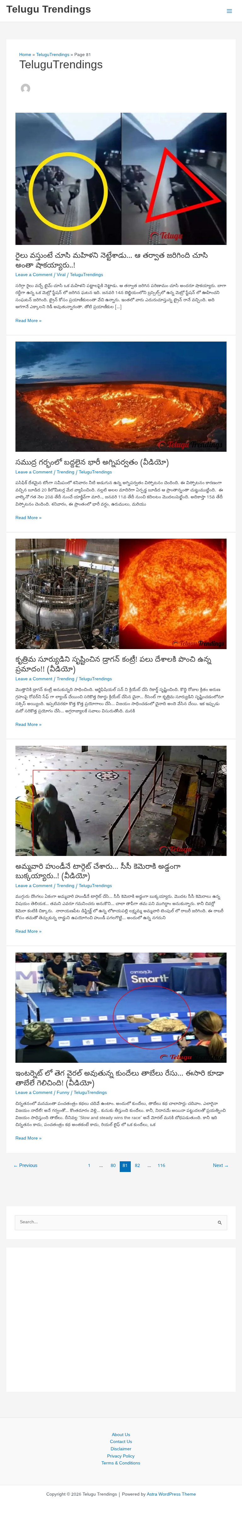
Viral (61, 275)
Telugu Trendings (48, 10)
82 (137, 1166)
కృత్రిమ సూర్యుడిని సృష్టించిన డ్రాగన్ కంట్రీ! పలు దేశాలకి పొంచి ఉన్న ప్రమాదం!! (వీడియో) (113, 665)
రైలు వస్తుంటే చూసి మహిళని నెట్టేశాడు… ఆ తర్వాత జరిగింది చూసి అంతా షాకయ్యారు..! (111, 261)
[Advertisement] (121, 1319)
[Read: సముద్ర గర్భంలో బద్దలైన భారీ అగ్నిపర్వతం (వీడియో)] (120, 397)
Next (221, 1166)
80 (113, 1166)
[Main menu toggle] (229, 10)
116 (161, 1166)
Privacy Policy (121, 1457)
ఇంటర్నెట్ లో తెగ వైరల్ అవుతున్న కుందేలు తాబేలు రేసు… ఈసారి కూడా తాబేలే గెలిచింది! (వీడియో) (119, 1079)
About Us (121, 1435)
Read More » (28, 321)
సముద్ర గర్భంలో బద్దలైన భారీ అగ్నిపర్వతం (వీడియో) (92, 463)
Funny (63, 1093)
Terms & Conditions (120, 1464)
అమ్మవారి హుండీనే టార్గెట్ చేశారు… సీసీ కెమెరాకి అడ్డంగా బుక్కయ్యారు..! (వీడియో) (98, 872)
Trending (65, 473)
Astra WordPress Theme (171, 1495)
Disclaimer (121, 1449)
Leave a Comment (33, 275)
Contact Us (121, 1442)
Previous (25, 1166)
